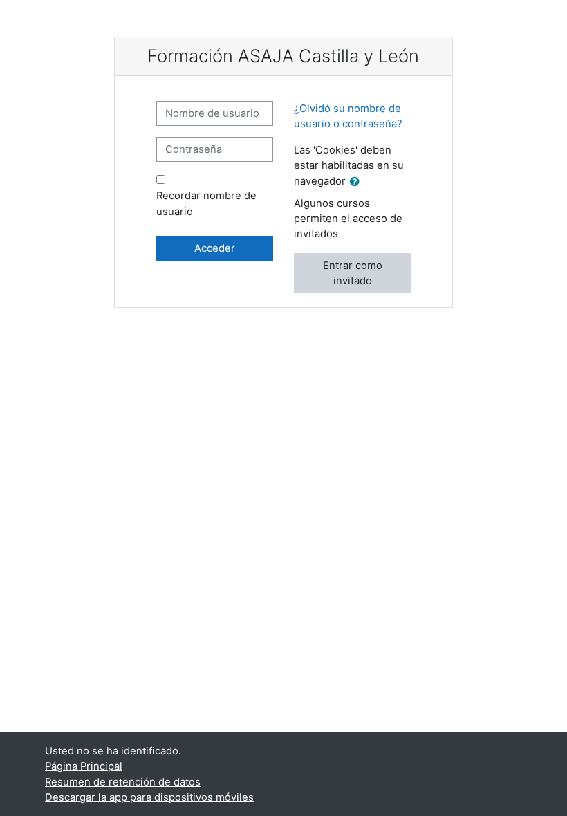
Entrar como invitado (352, 273)
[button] (357, 182)
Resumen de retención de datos (123, 782)
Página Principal (83, 766)
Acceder (214, 248)
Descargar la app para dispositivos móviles (149, 797)
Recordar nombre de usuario (206, 203)
